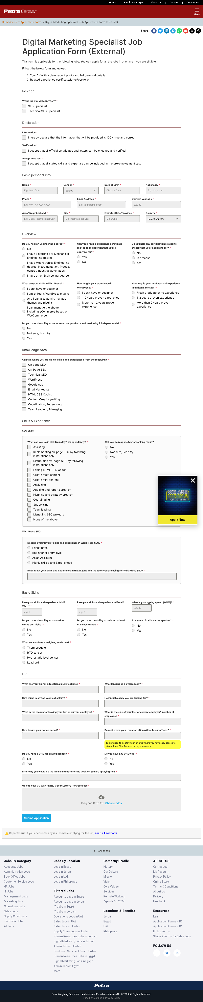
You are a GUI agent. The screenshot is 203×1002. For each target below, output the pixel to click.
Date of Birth (112, 184)
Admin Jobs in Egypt (66, 966)
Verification (29, 145)
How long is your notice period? (41, 730)
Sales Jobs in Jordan (67, 926)
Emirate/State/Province (119, 213)
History (108, 866)
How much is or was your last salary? (44, 697)
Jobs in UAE (61, 876)
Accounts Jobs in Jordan (69, 901)
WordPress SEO (31, 531)
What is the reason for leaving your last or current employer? (58, 712)
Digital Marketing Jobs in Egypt (73, 961)
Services (109, 891)
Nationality (153, 184)
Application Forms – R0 (168, 921)
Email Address (86, 198)
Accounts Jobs (13, 866)
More (57, 971)
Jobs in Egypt (62, 866)
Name (26, 184)
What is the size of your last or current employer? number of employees (139, 714)
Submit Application (36, 818)
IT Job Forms (161, 931)
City (66, 213)
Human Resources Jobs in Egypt (74, 956)
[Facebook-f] (156, 953)
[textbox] (77, 190)
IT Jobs (8, 891)
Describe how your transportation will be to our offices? (137, 730)
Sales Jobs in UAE (65, 921)
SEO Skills (28, 430)
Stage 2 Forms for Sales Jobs (172, 936)
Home (112, 2)
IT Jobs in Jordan (65, 911)
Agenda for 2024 (113, 901)
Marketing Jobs (14, 901)
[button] (154, 31)
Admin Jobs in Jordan (67, 946)
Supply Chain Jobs (15, 916)
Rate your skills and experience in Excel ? (100, 604)
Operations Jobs (14, 906)
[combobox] (81, 190)
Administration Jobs (17, 871)
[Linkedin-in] (177, 953)
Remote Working (113, 896)
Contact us (193, 2)
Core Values (111, 886)
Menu (197, 14)
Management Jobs (16, 896)
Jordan (107, 916)
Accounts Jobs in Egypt (69, 896)
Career (14, 22)
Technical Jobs (13, 921)
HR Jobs (9, 886)
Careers (174, 2)
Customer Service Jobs (19, 881)
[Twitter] (166, 953)
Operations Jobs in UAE (68, 916)
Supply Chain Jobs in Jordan (71, 931)
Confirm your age (143, 198)
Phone (26, 198)
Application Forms (31, 22)
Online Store (161, 881)
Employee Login (133, 2)
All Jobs (9, 926)
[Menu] (197, 10)
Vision (107, 881)
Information (29, 132)
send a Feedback (106, 833)
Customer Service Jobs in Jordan (75, 951)
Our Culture (110, 871)
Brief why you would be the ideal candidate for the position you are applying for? (69, 771)
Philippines (110, 931)
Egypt (107, 921)
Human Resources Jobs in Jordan (75, 936)
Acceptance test (33, 158)
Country (151, 213)
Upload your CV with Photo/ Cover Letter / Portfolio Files (56, 785)
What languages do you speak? (123, 683)
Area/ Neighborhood (35, 213)
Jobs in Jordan (63, 871)
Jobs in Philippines (65, 881)
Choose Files (113, 803)
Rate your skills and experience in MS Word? (43, 604)
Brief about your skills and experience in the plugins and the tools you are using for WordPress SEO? (86, 570)
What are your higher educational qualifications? (51, 683)
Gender (68, 184)
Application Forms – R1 (168, 926)
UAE (106, 926)
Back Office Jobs (14, 876)
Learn (156, 916)
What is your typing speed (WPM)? (153, 602)
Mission (108, 876)
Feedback (159, 901)
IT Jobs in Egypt (64, 906)
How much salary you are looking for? (127, 697)
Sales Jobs (11, 911)
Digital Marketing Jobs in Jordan (74, 941)
